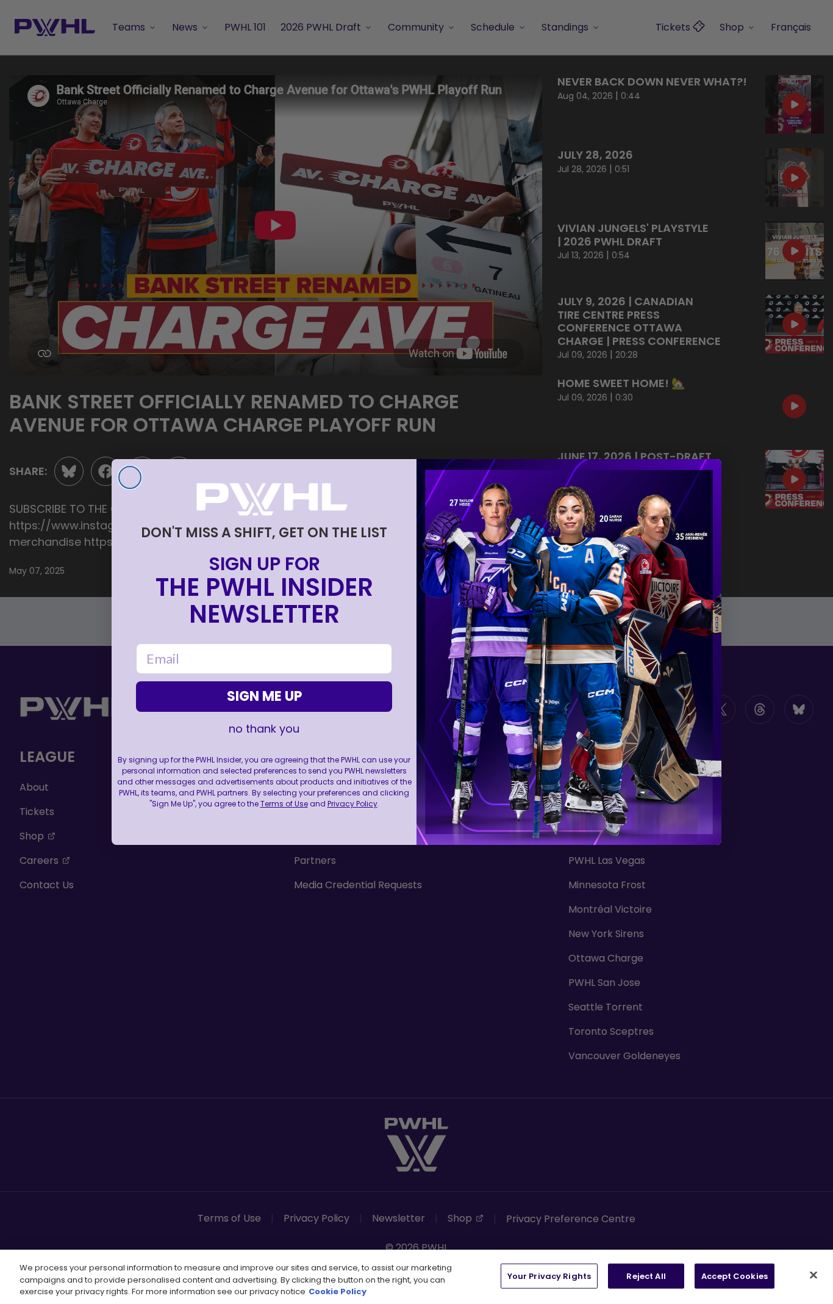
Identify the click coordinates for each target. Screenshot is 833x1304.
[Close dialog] (130, 477)
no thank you (264, 729)
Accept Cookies (734, 1275)
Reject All (645, 1275)
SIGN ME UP (264, 696)
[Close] (813, 1274)
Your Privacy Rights (549, 1275)
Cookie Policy (337, 1291)
